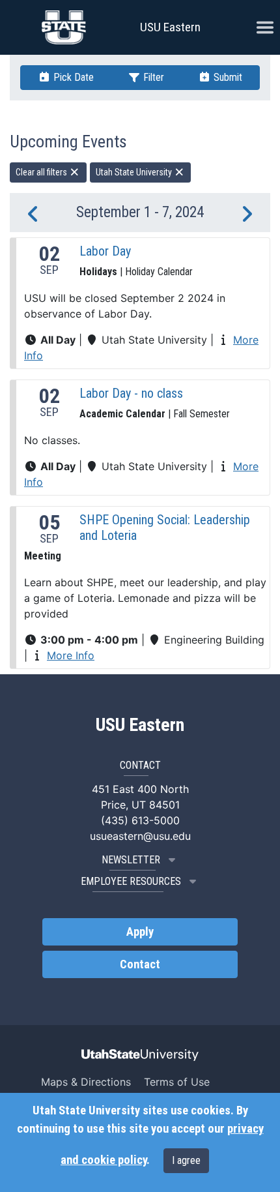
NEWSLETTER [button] (131, 859)
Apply (140, 932)
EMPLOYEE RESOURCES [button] (131, 881)
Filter (152, 77)
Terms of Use (177, 1081)
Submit (226, 77)
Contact (140, 964)
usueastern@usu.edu (140, 835)
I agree (186, 1160)
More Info (70, 655)
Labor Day (105, 251)
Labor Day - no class (131, 393)
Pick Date (72, 77)
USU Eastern (170, 27)
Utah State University (135, 172)
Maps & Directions (86, 1081)
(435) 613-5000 (140, 820)
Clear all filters (42, 172)
